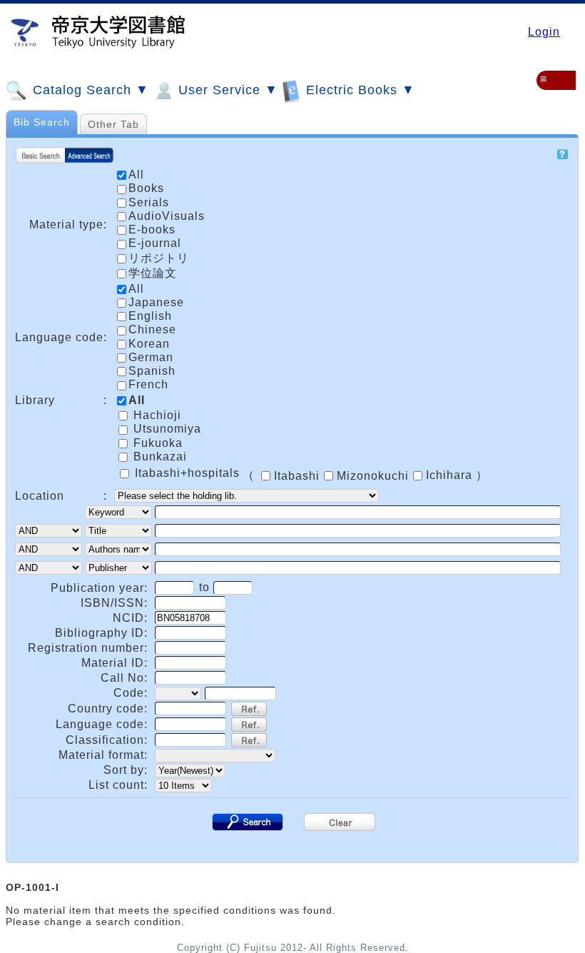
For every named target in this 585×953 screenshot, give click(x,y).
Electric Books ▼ (358, 90)
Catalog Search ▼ (89, 90)
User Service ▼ (226, 90)
